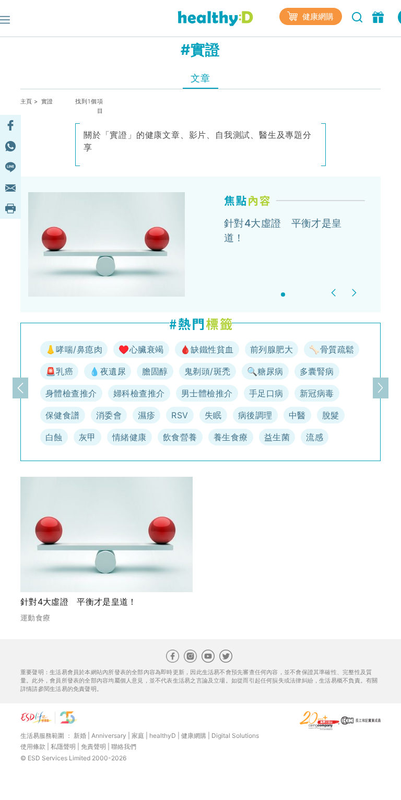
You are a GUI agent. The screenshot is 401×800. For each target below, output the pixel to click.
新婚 (80, 735)
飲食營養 (180, 437)
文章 (200, 78)
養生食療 (231, 437)
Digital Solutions (235, 735)
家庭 (138, 735)
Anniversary (108, 735)
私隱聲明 (63, 746)
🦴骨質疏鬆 (331, 349)
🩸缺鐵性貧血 (207, 349)
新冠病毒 (317, 393)
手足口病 (266, 393)
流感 (314, 437)
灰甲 (87, 437)
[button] (335, 293)
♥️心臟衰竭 (141, 349)
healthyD (162, 735)
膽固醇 (155, 371)
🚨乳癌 (59, 371)
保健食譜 (62, 415)
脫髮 (330, 415)
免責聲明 (93, 746)
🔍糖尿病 (265, 371)
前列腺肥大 (271, 349)
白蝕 (54, 437)
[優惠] (379, 16)
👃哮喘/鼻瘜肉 (73, 349)
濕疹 (146, 415)
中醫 (297, 415)
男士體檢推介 (207, 393)
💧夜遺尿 (107, 371)
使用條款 (32, 746)
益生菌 (277, 437)
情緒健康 (129, 437)
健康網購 (317, 16)
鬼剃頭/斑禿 (207, 371)
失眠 (213, 415)
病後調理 (255, 415)
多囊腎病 (317, 371)
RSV (179, 415)
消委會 (109, 415)
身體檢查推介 (71, 393)
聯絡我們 (123, 746)
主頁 (26, 101)
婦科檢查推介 (139, 393)
